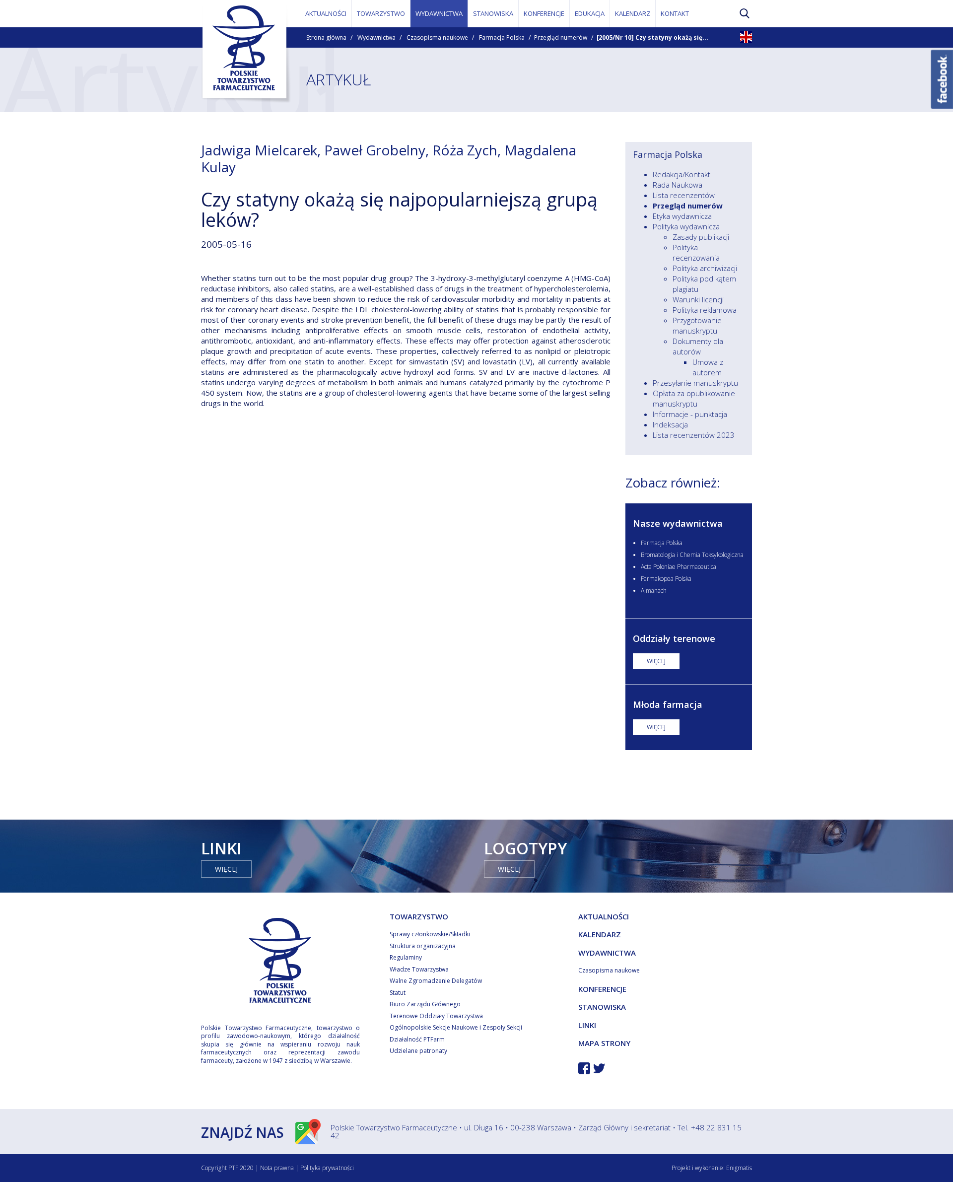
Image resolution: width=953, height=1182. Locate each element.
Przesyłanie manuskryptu (695, 383)
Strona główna (326, 37)
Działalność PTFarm (417, 1039)
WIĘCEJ (656, 661)
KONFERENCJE (544, 13)
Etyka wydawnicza (682, 216)
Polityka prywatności (327, 1168)
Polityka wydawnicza (686, 226)
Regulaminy (406, 957)
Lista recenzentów (684, 195)
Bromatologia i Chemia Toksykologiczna (692, 555)
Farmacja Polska (502, 37)
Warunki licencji (698, 299)
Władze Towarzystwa (419, 969)
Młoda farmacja (667, 704)
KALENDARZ (632, 13)
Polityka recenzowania (696, 252)
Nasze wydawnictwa (678, 523)
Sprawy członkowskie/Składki (430, 934)
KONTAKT (675, 13)
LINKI (587, 1025)
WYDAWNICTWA (439, 13)
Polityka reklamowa (705, 310)
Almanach (654, 590)
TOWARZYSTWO (381, 13)
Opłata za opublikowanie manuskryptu (694, 398)
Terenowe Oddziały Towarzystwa (436, 1016)
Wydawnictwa (376, 37)
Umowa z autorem (707, 367)
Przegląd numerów (560, 37)
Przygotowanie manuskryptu (697, 325)
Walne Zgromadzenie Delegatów (436, 980)
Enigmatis (739, 1168)
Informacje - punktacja (690, 414)
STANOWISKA (493, 13)
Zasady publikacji (701, 237)
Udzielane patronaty (418, 1050)
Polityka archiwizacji (705, 268)
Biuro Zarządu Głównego (425, 1004)
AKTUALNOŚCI (325, 13)
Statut (398, 992)
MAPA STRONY (604, 1043)
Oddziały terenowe (674, 638)
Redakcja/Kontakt (681, 174)
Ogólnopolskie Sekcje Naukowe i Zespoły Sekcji (456, 1027)
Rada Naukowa (677, 185)
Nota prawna (277, 1168)
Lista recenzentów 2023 (694, 435)
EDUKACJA (590, 13)
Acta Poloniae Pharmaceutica (678, 566)
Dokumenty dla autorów (698, 346)
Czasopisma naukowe (437, 37)
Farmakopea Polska (666, 578)
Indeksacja (670, 424)
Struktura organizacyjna (423, 946)
